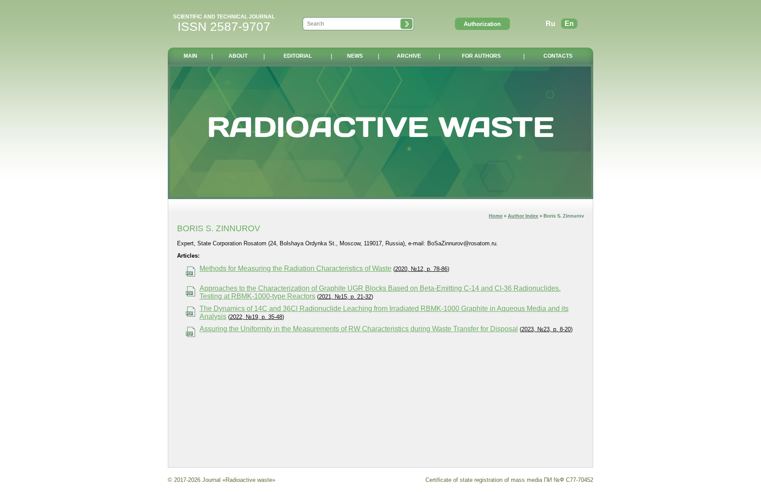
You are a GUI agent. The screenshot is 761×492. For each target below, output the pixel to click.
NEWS (355, 56)
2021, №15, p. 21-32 (345, 296)
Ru (550, 23)
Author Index (523, 215)
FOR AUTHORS (481, 56)
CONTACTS (558, 56)
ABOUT (238, 56)
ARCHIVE (409, 56)
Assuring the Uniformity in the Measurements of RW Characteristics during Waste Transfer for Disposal (358, 329)
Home (495, 215)
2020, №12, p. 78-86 (421, 269)
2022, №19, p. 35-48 (256, 317)
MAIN (190, 56)
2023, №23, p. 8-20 (546, 329)
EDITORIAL (298, 56)
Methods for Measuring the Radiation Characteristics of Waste (295, 268)
